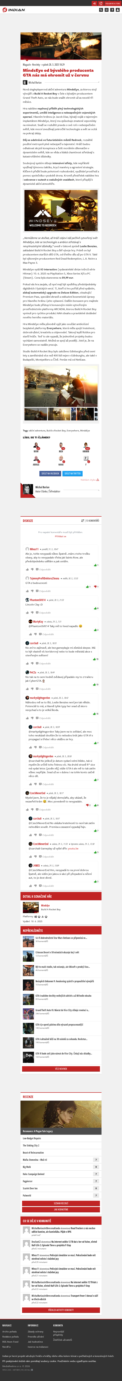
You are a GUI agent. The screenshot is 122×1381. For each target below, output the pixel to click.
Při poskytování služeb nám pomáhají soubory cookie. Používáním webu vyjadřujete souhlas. (49, 1361)
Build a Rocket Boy (56, 430)
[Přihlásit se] (118, 9)
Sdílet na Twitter (72, 473)
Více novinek (61, 1069)
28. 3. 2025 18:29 (53, 64)
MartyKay (38, 621)
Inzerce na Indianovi (38, 1346)
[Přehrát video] (61, 210)
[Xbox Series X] (39, 916)
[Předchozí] (26, 413)
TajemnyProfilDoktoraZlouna (44, 578)
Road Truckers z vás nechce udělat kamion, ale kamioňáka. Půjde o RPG (63, 1230)
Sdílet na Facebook (50, 473)
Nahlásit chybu (88, 479)
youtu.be (73, 848)
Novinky (36, 64)
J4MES (36, 865)
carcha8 (34, 643)
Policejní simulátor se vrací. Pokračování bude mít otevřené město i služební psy (64, 1257)
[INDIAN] (13, 10)
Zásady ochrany (35, 1331)
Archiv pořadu (9, 1331)
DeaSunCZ (36, 1242)
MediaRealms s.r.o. (12, 1366)
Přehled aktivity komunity (61, 1310)
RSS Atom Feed (10, 1341)
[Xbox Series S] (46, 916)
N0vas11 (34, 549)
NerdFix (6, 1346)
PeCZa (33, 672)
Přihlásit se (60, 536)
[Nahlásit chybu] (32, 1369)
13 (97, 684)
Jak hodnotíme (61, 1209)
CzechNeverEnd (37, 793)
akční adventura (37, 430)
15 (97, 659)
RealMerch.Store (113, 3)
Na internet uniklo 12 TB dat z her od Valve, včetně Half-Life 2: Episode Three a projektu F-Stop (64, 1243)
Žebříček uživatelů (62, 1339)
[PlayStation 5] (42, 916)
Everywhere (73, 430)
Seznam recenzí (61, 1203)
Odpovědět (45, 569)
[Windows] (35, 916)
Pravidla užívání (36, 1336)
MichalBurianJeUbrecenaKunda (46, 1228)
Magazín (27, 64)
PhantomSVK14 (38, 600)
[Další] (95, 413)
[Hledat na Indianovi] (101, 9)
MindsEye (85, 430)
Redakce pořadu (10, 1336)
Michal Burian (34, 82)
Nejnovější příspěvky (58, 1333)
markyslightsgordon (40, 698)
